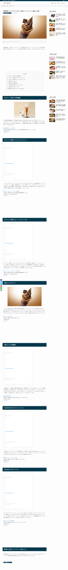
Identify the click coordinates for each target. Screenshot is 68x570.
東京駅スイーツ (9, 562)
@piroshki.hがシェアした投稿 (18, 179)
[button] (1, 280)
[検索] (64, 0)
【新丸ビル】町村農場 (12, 83)
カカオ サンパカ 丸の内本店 (9, 520)
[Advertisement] (24, 60)
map (34, 129)
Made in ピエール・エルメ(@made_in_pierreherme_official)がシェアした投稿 (18, 447)
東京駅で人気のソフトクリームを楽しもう (16, 88)
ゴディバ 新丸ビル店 (8, 316)
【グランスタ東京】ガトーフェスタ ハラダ (16, 79)
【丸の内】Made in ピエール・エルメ (15, 84)
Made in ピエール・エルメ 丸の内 (10, 457)
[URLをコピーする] (1, 290)
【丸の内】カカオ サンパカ (13, 86)
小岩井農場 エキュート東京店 (9, 128)
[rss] (63, 0)
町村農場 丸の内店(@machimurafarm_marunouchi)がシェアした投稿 (18, 384)
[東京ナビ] (7, 3)
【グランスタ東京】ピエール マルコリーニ (16, 77)
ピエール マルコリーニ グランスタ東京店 (12, 191)
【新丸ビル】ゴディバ (12, 81)
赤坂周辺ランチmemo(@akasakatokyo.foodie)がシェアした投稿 (18, 508)
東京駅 (5, 562)
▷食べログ (5, 132)
